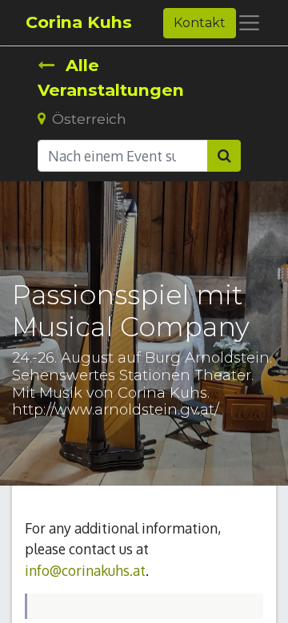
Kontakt (200, 22)
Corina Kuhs (79, 22)
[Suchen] (224, 156)
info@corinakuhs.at (85, 570)
